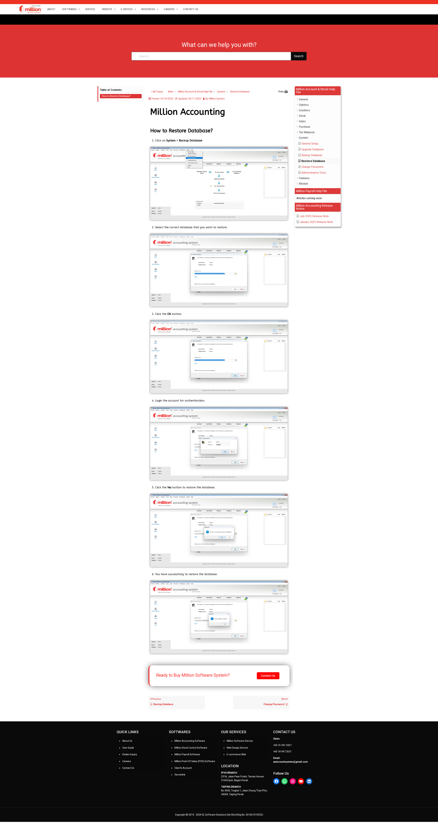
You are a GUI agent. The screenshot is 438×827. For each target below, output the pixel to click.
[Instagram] (293, 781)
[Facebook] (276, 781)
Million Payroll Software (187, 754)
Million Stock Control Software (191, 747)
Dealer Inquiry (129, 754)
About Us (127, 741)
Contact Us (128, 768)
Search (299, 56)
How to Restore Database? (116, 96)
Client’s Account (183, 768)
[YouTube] (301, 781)
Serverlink (180, 774)
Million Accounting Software (190, 741)
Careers (126, 761)
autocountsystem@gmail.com (290, 761)
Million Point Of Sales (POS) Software (195, 761)
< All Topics (157, 91)
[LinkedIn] (309, 781)
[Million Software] (30, 9)
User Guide (128, 747)
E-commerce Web (236, 754)
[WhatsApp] (284, 781)
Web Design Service (237, 747)
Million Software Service (240, 741)
